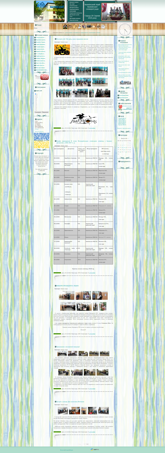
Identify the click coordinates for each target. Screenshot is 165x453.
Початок (62, 450)
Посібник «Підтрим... (41, 58)
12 (122, 147)
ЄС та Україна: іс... (40, 53)
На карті (36, 129)
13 (124, 147)
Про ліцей (72, 3)
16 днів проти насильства (76, 13)
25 (120, 151)
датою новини (68, 32)
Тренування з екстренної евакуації (68, 347)
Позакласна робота (74, 9)
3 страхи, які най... (40, 49)
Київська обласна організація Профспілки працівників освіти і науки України (125, 76)
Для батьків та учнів (74, 14)
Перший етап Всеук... (41, 51)
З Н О (71, 16)
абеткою (98, 32)
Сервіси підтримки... (40, 44)
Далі (87, 444)
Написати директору (39, 131)
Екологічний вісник (123, 95)
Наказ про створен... (40, 67)
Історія (67, 450)
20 (124, 149)
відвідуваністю (84, 32)
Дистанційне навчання (75, 18)
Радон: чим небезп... (40, 63)
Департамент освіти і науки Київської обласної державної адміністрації (124, 57)
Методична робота (74, 7)
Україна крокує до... (40, 56)
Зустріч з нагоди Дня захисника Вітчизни (70, 401)
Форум (71, 450)
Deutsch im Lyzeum (123, 97)
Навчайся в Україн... (40, 42)
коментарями (92, 32)
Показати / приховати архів (124, 128)
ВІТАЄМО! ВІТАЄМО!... (41, 70)
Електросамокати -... (41, 37)
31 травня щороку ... (40, 46)
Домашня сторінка (74, 2)
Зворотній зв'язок (74, 20)
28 (126, 151)
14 (126, 147)
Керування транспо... (41, 39)
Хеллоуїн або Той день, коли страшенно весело (72, 39)
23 (130, 149)
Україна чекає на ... (40, 65)
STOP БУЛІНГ (73, 11)
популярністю (76, 32)
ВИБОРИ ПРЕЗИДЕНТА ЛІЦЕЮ (68, 286)
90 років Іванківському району (124, 72)
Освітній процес (73, 5)
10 (118, 147)
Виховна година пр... (40, 60)
